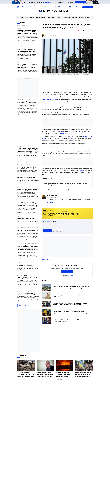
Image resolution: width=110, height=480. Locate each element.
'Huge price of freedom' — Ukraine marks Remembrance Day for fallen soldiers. (27, 204)
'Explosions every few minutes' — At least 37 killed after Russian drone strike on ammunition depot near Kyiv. (28, 102)
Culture (59, 17)
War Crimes (75, 17)
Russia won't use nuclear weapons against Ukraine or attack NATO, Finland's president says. (26, 32)
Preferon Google (84, 30)
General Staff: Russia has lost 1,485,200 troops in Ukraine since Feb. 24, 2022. (27, 220)
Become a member (67, 271)
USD (89, 221)
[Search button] (92, 17)
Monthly (47, 221)
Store (60, 6)
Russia (38, 17)
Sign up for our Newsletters (26, 6)
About (42, 6)
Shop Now (80, 2)
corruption (72, 138)
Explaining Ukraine (84, 17)
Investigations (66, 17)
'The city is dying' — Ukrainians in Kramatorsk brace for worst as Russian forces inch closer (26, 375)
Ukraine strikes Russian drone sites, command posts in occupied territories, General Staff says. (27, 164)
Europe (43, 17)
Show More (22, 305)
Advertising (54, 6)
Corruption (70, 189)
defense (62, 133)
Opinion (49, 17)
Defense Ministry (62, 189)
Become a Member (87, 6)
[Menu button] (18, 17)
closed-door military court (50, 99)
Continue (47, 230)
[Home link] (55, 11)
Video (53, 17)
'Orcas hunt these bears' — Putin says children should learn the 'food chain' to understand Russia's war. (27, 150)
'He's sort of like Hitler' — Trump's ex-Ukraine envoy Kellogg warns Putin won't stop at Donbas (45, 375)
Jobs (50, 6)
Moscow (82, 170)
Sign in (71, 275)
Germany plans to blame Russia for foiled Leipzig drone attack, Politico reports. (27, 66)
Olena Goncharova (51, 35)
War (22, 17)
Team (46, 6)
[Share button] (91, 31)
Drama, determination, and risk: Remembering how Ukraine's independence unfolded (83, 375)
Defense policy (51, 189)
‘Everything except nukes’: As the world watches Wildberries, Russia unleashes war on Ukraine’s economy (64, 376)
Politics (26, 17)
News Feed (45, 22)
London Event (66, 6)
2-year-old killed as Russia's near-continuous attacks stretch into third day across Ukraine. (27, 51)
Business (32, 17)
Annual (54, 221)
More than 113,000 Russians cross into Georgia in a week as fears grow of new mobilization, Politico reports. (27, 277)
